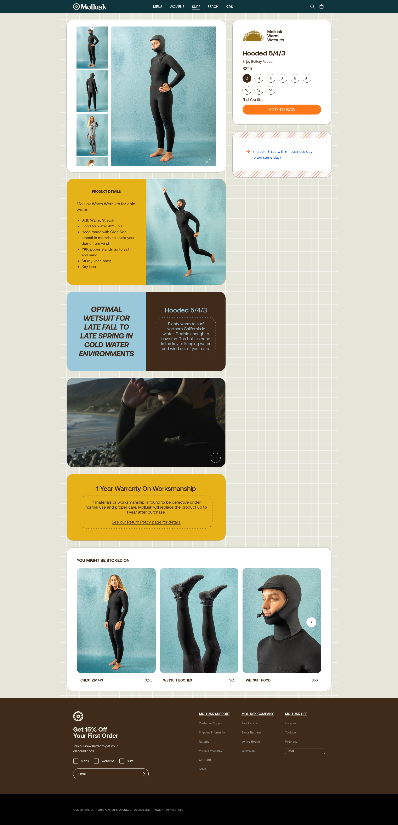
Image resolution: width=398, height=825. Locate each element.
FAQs (202, 769)
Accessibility (140, 809)
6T (283, 78)
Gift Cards (205, 759)
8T (307, 78)
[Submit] (144, 773)
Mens (157, 6)
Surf (196, 6)
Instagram (291, 723)
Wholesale (248, 750)
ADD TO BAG (282, 109)
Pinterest (291, 741)
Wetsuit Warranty (210, 750)
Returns (204, 741)
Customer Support (211, 723)
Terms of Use (174, 809)
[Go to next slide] (311, 622)
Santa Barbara (251, 732)
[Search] (314, 6)
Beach (212, 6)
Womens (177, 6)
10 (247, 90)
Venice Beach (250, 741)
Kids (229, 6)
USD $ (290, 751)
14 (271, 90)
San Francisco (250, 723)
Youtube (290, 732)
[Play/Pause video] (216, 458)
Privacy (158, 809)
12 (259, 90)
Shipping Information (212, 732)
